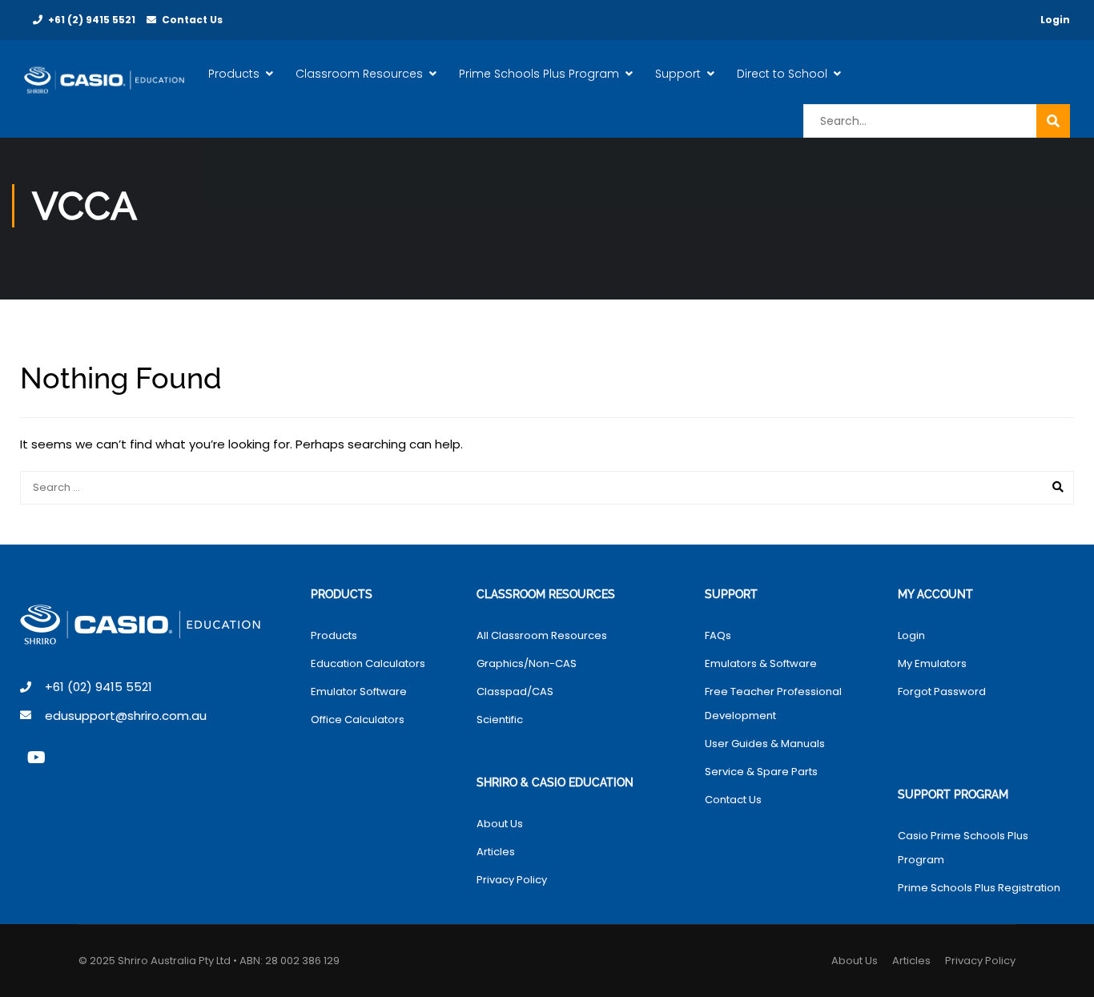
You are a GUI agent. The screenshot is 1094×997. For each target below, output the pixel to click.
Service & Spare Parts (761, 771)
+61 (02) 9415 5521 (98, 686)
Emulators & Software (761, 663)
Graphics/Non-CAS (527, 663)
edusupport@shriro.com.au (126, 715)
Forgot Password (942, 691)
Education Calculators (368, 663)
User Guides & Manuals (765, 743)
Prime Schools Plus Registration (979, 887)
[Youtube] (36, 758)
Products (233, 74)
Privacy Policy (512, 879)
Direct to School (782, 74)
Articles (496, 851)
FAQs (718, 635)
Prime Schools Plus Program (539, 74)
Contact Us (192, 19)
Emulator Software (359, 691)
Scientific (500, 719)
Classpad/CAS (515, 691)
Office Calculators (357, 719)
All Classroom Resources (542, 635)
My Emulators (932, 663)
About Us (500, 823)
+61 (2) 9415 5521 (91, 19)
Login (1055, 19)
